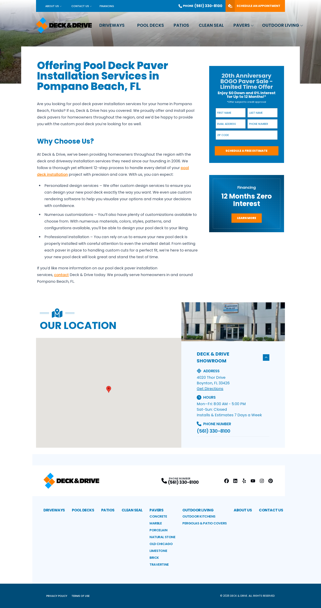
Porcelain (158, 530)
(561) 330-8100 (213, 431)
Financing (107, 6)
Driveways (111, 25)
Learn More (246, 218)
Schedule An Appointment (258, 6)
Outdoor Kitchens (198, 516)
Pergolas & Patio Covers (204, 523)
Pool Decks (150, 25)
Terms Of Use (81, 596)
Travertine (159, 564)
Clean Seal (211, 25)
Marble (156, 523)
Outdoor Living (280, 25)
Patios (181, 25)
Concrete (158, 516)
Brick (154, 557)
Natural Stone (162, 537)
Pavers (241, 25)
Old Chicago (161, 543)
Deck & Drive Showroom (213, 357)
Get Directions (210, 388)
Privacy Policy (56, 596)
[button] (108, 389)
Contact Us (80, 6)
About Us (52, 6)
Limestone (158, 550)
